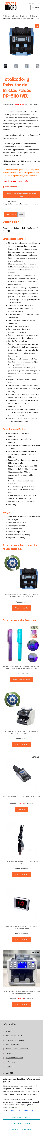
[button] (37, 26)
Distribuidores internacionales (17, 1049)
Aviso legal (10, 1031)
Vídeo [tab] (21, 214)
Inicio (7, 16)
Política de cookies (13, 1044)
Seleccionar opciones (21, 679)
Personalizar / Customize (21, 1123)
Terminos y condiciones (15, 1040)
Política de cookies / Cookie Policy (21, 1110)
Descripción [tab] (11, 214)
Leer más (21, 809)
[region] (21, 1105)
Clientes (9, 1053)
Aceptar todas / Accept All (21, 1117)
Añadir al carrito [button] (21, 608)
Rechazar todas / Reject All (21, 1129)
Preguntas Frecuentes (14, 1058)
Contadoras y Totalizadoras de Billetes (24, 16)
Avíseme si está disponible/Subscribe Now (21, 194)
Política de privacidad (14, 1035)
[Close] (40, 1077)
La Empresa (10, 1062)
